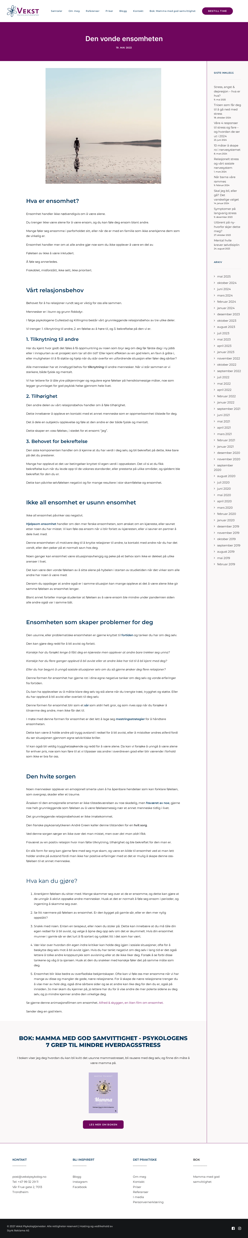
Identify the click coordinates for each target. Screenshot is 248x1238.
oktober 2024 (227, 283)
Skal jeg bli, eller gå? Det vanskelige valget (226, 195)
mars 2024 (225, 295)
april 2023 (224, 346)
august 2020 (226, 476)
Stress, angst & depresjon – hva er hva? (227, 91)
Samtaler (56, 10)
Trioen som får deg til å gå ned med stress (227, 109)
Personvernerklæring (148, 1202)
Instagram (80, 1182)
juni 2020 (224, 488)
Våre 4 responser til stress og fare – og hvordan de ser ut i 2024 (227, 129)
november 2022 (228, 358)
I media (138, 1197)
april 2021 (224, 427)
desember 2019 (228, 526)
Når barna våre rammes (224, 179)
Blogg (123, 10)
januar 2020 (226, 520)
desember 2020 (228, 453)
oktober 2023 (226, 320)
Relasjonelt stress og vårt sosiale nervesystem (226, 163)
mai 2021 (223, 421)
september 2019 (228, 545)
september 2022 (229, 371)
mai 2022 (224, 383)
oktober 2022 (226, 364)
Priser (109, 10)
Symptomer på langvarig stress (225, 211)
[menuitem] (56, 11)
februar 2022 (226, 396)
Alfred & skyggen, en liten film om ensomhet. (131, 1003)
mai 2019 (223, 558)
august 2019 (225, 551)
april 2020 (224, 501)
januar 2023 (225, 352)
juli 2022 (223, 377)
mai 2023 (224, 339)
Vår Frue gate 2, (24, 1187)
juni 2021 (223, 415)
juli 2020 (223, 482)
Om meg (74, 10)
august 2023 (226, 327)
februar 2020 (226, 514)
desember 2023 (228, 314)
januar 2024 (226, 308)
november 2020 (228, 459)
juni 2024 (224, 289)
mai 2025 (224, 276)
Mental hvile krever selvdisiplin (226, 243)
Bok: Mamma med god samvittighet (173, 10)
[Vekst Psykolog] (23, 11)
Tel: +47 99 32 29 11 (25, 1182)
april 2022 (224, 390)
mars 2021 (224, 434)
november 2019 (228, 533)
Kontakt (138, 10)
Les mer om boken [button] (103, 1124)
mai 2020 (224, 495)
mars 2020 (225, 507)
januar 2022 (225, 402)
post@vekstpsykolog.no (29, 1177)
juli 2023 (223, 333)
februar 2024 (226, 301)
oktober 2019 (226, 539)
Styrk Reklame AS (18, 1230)
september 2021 (228, 409)
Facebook (80, 1187)
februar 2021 (226, 440)
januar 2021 (225, 446)
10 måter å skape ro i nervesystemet (227, 148)
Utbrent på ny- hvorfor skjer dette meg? (227, 227)
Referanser (92, 10)
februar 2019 (226, 564)
